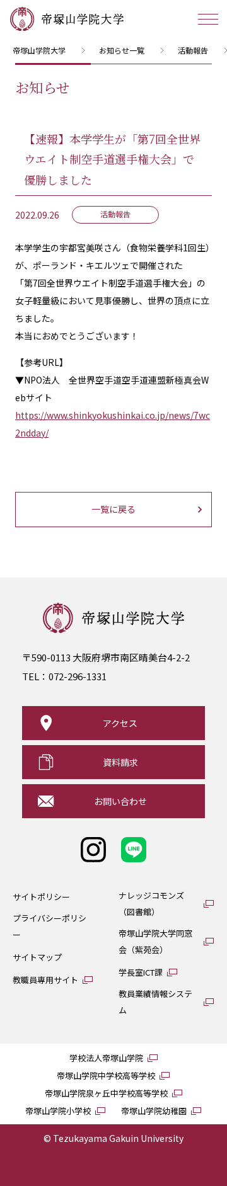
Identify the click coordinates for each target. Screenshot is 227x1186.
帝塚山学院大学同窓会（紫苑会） (155, 941)
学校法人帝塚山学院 (106, 1058)
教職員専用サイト (45, 980)
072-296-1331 (78, 676)
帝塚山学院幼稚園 (154, 1111)
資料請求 (120, 762)
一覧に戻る (113, 509)
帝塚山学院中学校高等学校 (106, 1075)
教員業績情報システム (155, 1002)
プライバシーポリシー (49, 926)
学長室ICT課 (141, 972)
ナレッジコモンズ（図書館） (151, 903)
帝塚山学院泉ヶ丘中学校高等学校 (106, 1093)
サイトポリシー (41, 897)
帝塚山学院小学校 (58, 1111)
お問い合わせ (120, 801)
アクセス (120, 723)
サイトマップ (37, 957)
